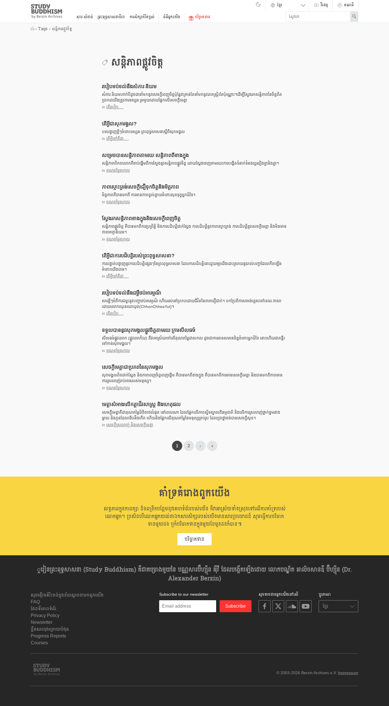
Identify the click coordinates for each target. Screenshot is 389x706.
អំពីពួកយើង (171, 16)
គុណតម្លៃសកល (118, 170)
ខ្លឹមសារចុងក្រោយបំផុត (50, 629)
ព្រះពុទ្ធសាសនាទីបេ (111, 16)
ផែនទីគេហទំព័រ (43, 608)
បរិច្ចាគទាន (201, 16)
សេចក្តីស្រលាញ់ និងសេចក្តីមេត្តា (129, 425)
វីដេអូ (323, 5)
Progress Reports (48, 635)
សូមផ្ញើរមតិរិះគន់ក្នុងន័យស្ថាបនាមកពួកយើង (67, 595)
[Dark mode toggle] (258, 5)
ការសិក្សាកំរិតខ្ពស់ (142, 16)
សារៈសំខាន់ (84, 16)
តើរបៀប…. (115, 107)
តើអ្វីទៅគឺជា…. (117, 138)
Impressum (348, 672)
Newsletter (41, 622)
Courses (39, 642)
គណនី (348, 5)
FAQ (35, 601)
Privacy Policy (45, 615)
